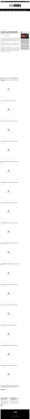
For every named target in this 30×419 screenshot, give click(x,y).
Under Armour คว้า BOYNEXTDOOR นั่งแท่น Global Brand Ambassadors (14, 398)
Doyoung (10, 385)
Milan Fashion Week (13, 386)
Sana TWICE (18, 386)
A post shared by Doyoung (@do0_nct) (8, 200)
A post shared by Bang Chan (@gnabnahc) (8, 180)
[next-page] (27, 34)
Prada (12, 47)
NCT (15, 386)
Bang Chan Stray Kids (3, 385)
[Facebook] (4, 35)
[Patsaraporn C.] (1, 34)
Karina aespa (18, 385)
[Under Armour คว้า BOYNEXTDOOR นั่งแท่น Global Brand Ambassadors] (15, 394)
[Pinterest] (7, 35)
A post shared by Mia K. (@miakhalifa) (8, 343)
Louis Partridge (8, 386)
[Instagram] (13, 415)
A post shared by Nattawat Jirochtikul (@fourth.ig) (8, 139)
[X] (6, 35)
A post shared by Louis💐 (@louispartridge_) (8, 363)
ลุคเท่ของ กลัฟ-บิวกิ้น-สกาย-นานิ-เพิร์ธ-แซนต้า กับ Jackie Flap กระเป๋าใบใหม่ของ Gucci (5, 398)
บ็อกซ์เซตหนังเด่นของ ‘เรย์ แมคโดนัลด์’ (25, 41)
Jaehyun (15, 385)
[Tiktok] (18, 415)
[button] (26, 1)
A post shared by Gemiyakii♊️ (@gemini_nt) (8, 159)
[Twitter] (15, 415)
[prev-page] (26, 34)
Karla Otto (2, 386)
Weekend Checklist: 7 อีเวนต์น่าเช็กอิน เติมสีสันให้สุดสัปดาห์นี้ (25, 36)
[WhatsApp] (8, 35)
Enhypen (13, 385)
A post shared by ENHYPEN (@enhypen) (8, 282)
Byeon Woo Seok (7, 385)
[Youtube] (16, 415)
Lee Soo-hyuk (5, 386)
